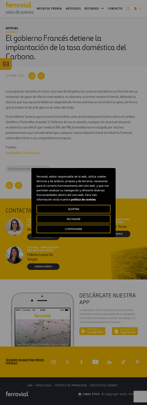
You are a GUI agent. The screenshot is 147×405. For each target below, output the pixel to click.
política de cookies (83, 199)
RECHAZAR (73, 219)
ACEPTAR (73, 209)
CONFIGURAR (73, 229)
